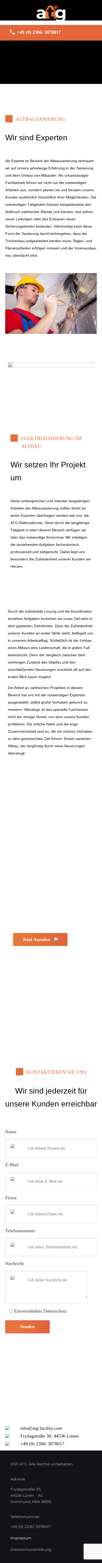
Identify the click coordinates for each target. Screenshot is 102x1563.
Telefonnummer (20, 1230)
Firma (10, 1197)
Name (10, 1131)
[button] (51, 52)
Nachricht (14, 1263)
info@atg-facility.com (41, 1428)
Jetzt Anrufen (36, 939)
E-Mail (12, 1164)
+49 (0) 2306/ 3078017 (39, 32)
